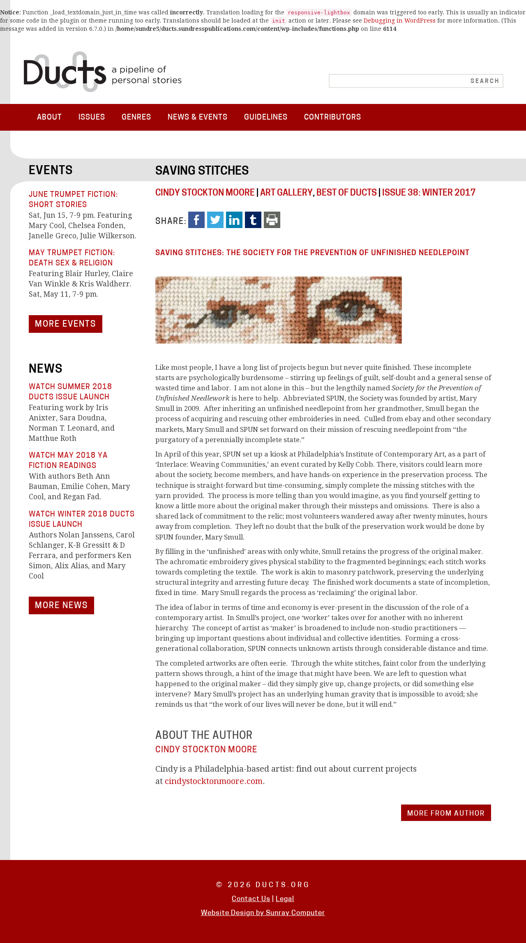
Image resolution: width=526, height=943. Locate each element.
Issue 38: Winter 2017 (429, 193)
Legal (285, 899)
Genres (136, 118)
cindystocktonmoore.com (214, 781)
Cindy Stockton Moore (205, 193)
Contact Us (251, 899)
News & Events (198, 118)
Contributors (332, 118)
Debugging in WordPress (400, 20)
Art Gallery (286, 193)
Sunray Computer (295, 913)
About (49, 118)
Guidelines (266, 118)
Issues (91, 118)
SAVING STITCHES (202, 172)
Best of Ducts (346, 193)
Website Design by (233, 913)
